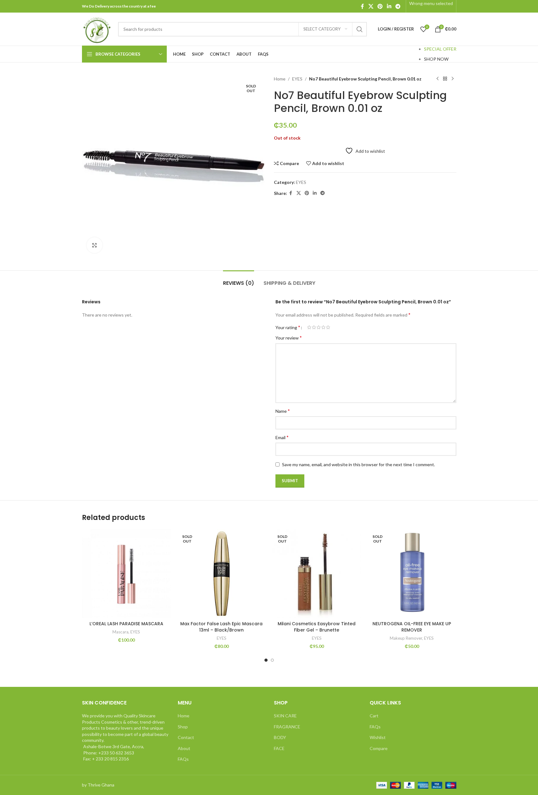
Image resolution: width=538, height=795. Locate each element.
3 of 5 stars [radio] (318, 327)
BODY (280, 737)
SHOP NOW (436, 59)
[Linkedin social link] (389, 6)
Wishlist (378, 737)
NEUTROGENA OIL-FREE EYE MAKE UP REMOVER (411, 627)
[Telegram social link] (397, 6)
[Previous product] (437, 79)
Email (282, 437)
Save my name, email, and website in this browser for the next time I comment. (358, 464)
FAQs (183, 759)
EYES (297, 78)
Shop (183, 726)
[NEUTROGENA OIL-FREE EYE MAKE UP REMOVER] (411, 573)
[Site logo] (97, 28)
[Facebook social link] (362, 6)
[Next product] (452, 79)
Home (279, 78)
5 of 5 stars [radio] (328, 327)
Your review (288, 337)
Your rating (287, 327)
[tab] (238, 280)
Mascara (120, 631)
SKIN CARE (285, 715)
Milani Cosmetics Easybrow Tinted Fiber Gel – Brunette (317, 627)
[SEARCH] (359, 29)
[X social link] (370, 6)
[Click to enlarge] (94, 245)
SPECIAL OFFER (440, 49)
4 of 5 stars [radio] (323, 327)
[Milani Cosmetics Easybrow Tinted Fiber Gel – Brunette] (316, 573)
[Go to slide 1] (266, 660)
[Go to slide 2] (272, 660)
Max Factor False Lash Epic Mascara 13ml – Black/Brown (221, 627)
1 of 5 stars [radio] (309, 327)
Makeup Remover (406, 638)
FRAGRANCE (287, 726)
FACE (279, 748)
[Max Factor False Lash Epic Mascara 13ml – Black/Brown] (221, 573)
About (184, 748)
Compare (379, 748)
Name (282, 411)
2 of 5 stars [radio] (314, 327)
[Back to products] (445, 79)
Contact (186, 737)
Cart (374, 715)
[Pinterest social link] (380, 6)
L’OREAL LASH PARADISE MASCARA (126, 624)
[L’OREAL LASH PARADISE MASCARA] (126, 573)
